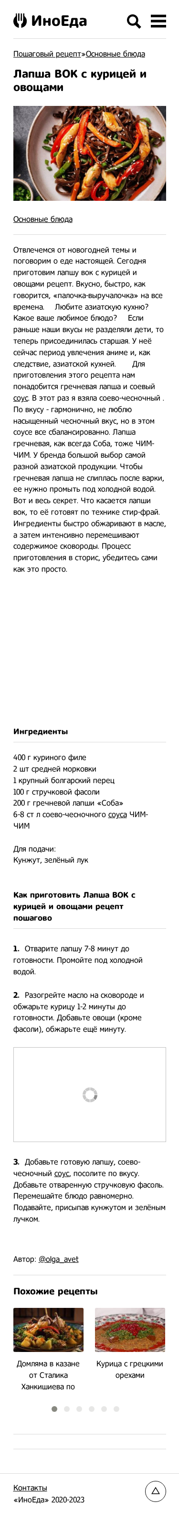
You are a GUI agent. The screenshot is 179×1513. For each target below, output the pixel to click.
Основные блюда (43, 219)
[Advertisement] (89, 651)
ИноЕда (59, 20)
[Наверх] (155, 1491)
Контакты (30, 1487)
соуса (117, 814)
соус (20, 398)
